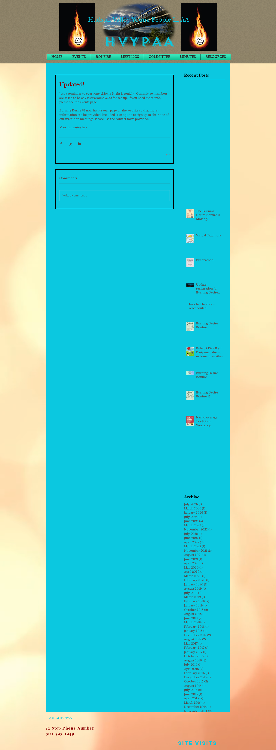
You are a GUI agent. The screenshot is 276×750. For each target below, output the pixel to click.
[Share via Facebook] (61, 144)
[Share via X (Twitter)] (70, 144)
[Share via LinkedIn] (79, 144)
